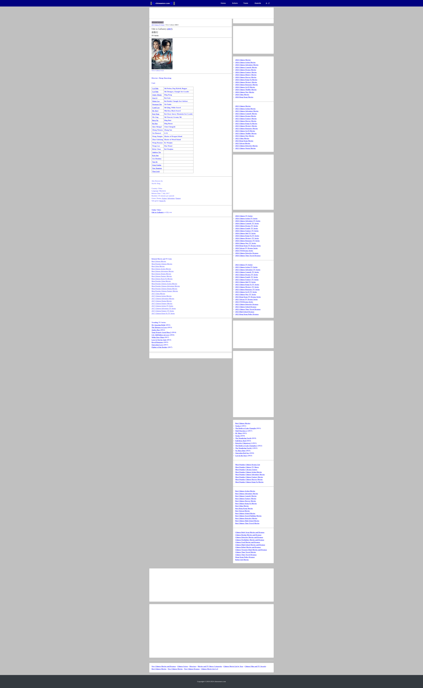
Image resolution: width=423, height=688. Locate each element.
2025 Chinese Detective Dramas (246, 304)
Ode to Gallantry (158, 212)
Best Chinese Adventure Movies (163, 271)
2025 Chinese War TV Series (245, 294)
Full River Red (240, 441)
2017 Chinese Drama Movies (162, 301)
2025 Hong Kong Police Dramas (247, 314)
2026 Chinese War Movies (244, 92)
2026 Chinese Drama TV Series (246, 226)
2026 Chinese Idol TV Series (245, 233)
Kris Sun (155, 155)
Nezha (237, 436)
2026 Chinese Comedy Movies (246, 67)
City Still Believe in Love (160, 335)
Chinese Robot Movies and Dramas (248, 547)
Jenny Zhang (157, 95)
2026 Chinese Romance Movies (246, 85)
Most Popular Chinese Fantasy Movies (165, 291)
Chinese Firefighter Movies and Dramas (249, 540)
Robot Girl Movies (242, 560)
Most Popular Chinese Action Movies (164, 284)
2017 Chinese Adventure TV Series (164, 308)
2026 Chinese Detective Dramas (246, 253)
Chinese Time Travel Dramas (246, 555)
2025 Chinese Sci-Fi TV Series (246, 292)
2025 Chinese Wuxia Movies (245, 148)
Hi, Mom (238, 433)
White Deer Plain (158, 337)
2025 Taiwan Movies (242, 143)
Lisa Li (154, 98)
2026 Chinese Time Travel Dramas (248, 255)
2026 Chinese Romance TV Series (247, 241)
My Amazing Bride (158, 325)
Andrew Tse (156, 152)
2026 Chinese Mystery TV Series (247, 238)
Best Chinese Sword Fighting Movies (248, 516)
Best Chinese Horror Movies (245, 501)
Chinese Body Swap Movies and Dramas (249, 532)
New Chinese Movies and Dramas (164, 666)
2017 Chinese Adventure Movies (163, 298)
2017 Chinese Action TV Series (162, 306)
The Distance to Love (159, 327)
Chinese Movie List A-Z (209, 669)
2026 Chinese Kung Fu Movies (246, 80)
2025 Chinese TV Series (243, 265)
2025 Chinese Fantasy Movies (246, 118)
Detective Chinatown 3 (243, 443)
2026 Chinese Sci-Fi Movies (245, 87)
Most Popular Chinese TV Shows (247, 467)
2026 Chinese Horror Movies (245, 77)
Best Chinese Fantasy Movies (162, 276)
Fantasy (178, 198)
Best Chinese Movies (159, 261)
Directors (192, 666)
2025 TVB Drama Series (244, 302)
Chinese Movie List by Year (233, 666)
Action (164, 198)
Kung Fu (163, 201)
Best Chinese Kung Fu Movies (162, 279)
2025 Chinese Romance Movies (246, 128)
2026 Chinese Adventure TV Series (247, 221)
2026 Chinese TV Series (243, 216)
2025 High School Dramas (244, 312)
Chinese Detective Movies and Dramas (249, 537)
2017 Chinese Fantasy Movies (162, 303)
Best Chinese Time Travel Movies (247, 523)
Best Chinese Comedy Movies (246, 496)
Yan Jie (155, 162)
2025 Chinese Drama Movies (245, 116)
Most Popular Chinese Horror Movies (249, 479)
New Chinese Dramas (192, 669)
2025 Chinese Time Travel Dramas (248, 309)
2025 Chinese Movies (242, 106)
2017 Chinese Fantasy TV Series (163, 311)
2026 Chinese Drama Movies (245, 70)
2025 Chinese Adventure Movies (246, 111)
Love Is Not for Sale (159, 340)
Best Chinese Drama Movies (161, 274)
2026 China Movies (242, 94)
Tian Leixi (156, 171)
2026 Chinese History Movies (245, 75)
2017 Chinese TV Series (158, 25)
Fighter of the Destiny (159, 347)
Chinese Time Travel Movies (245, 552)
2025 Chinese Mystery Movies (246, 126)
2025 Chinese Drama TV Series (246, 275)
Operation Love (157, 345)
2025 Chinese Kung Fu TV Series (247, 284)
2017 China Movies (158, 293)
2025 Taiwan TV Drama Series (246, 299)
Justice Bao (156, 330)
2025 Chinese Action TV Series (246, 267)
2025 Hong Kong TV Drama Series (248, 297)
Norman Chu (157, 104)
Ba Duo (155, 123)
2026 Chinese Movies (242, 60)
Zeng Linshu (156, 165)
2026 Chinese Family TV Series (246, 228)
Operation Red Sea (242, 453)
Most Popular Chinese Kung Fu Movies (249, 482)
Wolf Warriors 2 (241, 431)
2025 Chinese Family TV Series (246, 277)
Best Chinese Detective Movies (246, 518)
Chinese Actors (182, 666)
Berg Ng (155, 120)
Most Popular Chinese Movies (162, 264)
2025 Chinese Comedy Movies (246, 114)
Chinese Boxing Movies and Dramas (248, 535)
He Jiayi (155, 111)
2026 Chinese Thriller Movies (246, 90)
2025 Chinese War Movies (244, 136)
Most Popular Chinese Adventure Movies (166, 286)
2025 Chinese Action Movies (245, 109)
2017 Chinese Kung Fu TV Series (163, 313)
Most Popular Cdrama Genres (246, 469)
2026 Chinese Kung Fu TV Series (247, 236)
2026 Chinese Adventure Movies (246, 65)
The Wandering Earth (243, 438)
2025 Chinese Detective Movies (246, 146)
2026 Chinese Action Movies (245, 62)
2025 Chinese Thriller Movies (246, 133)
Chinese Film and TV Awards (255, 666)
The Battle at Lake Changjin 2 (246, 446)
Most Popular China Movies (161, 281)
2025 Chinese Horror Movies (245, 121)
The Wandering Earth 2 (243, 448)
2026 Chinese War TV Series (245, 243)
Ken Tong (155, 114)
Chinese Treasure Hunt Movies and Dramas (251, 550)
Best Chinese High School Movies (247, 521)
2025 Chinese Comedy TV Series (247, 272)
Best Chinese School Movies (245, 513)
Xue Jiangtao (157, 168)
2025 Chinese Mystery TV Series (247, 287)
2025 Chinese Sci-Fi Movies (245, 131)
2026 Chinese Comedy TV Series (247, 223)
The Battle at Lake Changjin (245, 428)
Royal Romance (157, 342)
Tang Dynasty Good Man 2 (161, 332)
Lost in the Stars (241, 456)
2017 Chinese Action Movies (162, 296)
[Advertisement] (202, 13)
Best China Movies (158, 266)
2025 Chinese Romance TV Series (247, 289)
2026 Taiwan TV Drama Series (246, 248)
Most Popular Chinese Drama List (247, 465)
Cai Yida (155, 88)
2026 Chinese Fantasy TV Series (247, 231)
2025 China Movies (242, 138)
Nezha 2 (238, 426)
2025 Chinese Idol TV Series (245, 282)
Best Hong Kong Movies (244, 508)
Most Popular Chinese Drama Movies (164, 289)
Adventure (171, 198)
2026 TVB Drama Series (244, 251)
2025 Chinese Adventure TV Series (247, 270)
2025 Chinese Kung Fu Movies (246, 123)
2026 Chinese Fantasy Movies (246, 72)
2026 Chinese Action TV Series (246, 218)
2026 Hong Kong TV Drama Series (248, 246)
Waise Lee (156, 101)
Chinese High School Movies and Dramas (250, 545)
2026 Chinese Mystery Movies (246, 82)
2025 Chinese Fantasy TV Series (247, 280)
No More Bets (240, 451)
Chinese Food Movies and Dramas (247, 542)
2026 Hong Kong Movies (244, 97)
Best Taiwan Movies (242, 511)
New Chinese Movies (175, 669)
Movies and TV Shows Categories (210, 666)
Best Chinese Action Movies (161, 269)
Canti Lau (156, 107)
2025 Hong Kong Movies (244, 141)
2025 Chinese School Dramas (245, 307)
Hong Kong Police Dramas (245, 557)
